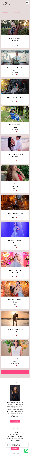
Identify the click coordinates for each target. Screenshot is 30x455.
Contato (15, 448)
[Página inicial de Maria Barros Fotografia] (6, 4)
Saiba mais (15, 421)
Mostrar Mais (15, 372)
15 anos (17, 13)
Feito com (15, 453)
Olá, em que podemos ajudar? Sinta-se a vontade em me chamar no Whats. (15, 445)
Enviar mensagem (15, 434)
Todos (5, 13)
